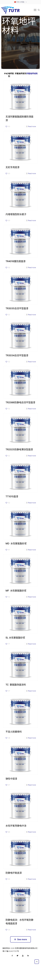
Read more (32, 126)
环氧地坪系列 (20, 73)
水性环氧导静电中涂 (16, 825)
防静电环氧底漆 (14, 872)
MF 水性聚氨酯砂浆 (16, 590)
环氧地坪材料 (32, 73)
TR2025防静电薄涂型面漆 (19, 449)
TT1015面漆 (12, 496)
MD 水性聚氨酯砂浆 (16, 543)
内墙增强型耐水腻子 (16, 214)
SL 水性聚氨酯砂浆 (15, 637)
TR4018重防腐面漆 (16, 261)
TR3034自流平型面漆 (17, 355)
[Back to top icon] (36, 961)
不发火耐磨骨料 (14, 731)
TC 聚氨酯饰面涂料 (16, 684)
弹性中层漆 (11, 778)
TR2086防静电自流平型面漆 (20, 402)
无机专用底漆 (12, 167)
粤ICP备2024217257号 (11, 951)
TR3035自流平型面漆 (17, 308)
